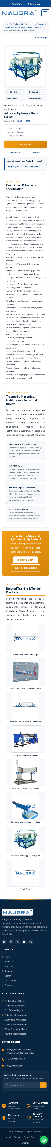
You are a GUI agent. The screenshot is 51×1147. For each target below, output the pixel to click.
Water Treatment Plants (15, 1029)
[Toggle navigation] (45, 12)
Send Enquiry (35, 4)
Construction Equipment (15, 1024)
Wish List (36, 152)
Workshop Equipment (14, 1005)
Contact (8, 985)
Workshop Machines (14, 1001)
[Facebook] (4, 942)
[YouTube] (24, 942)
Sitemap (25, 1143)
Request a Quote (26, 559)
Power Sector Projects (15, 1034)
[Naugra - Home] (19, 13)
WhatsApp (17, 4)
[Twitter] (17, 942)
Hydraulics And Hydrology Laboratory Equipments (22, 27)
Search (7, 976)
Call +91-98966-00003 (25, 567)
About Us (8, 961)
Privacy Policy (30, 1137)
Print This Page (41, 37)
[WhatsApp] (30, 942)
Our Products (15, 24)
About (8, 1137)
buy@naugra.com (14, 166)
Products (8, 966)
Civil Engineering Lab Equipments (33, 24)
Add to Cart (26, 144)
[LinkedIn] (11, 942)
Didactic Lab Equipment (15, 1015)
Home (6, 24)
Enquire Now (15, 152)
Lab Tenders (10, 980)
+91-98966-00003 (32, 166)
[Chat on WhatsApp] (44, 1140)
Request (8, 971)
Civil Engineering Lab (14, 1010)
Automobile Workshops (15, 1019)
